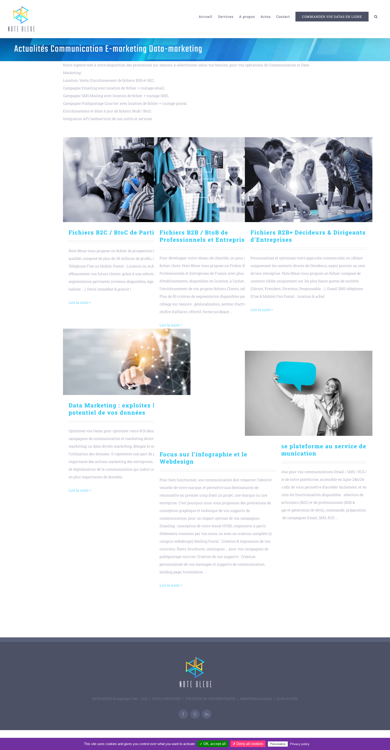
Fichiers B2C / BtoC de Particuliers (127, 180)
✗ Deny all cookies (248, 744)
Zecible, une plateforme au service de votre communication (309, 393)
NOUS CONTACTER (167, 699)
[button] (376, 16)
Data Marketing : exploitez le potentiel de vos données (127, 362)
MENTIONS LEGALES (256, 699)
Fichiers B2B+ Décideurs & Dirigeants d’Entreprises (309, 180)
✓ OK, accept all (213, 744)
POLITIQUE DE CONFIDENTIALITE (211, 699)
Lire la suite (78, 302)
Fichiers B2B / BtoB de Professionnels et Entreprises (218, 180)
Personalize (278, 744)
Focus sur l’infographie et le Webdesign (218, 401)
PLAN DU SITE (286, 699)
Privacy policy (299, 744)
